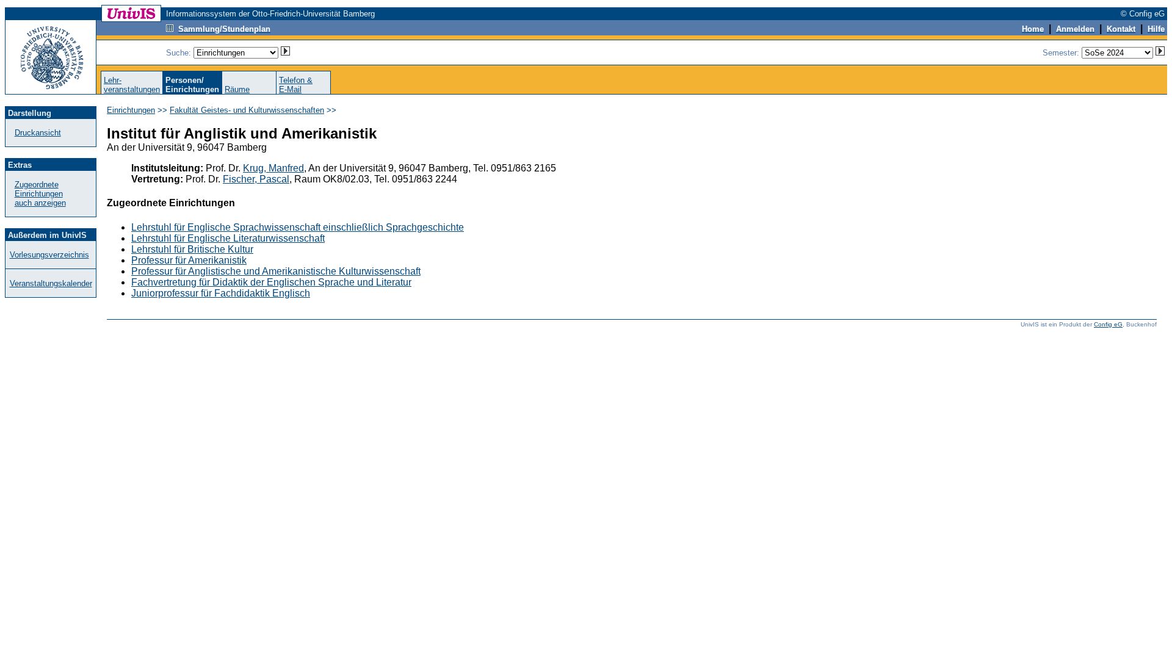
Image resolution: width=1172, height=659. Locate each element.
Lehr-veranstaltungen (132, 85)
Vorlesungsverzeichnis (49, 254)
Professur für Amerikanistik (189, 260)
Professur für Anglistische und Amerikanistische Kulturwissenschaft (276, 271)
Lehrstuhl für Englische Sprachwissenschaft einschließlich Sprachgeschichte (297, 227)
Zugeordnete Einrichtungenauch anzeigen (40, 193)
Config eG (1108, 324)
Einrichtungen (131, 110)
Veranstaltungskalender (51, 283)
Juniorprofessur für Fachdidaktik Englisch (220, 293)
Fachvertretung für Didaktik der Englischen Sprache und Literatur (271, 282)
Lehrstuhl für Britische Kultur (192, 249)
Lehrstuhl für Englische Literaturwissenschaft (228, 238)
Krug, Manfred (273, 168)
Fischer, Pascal (256, 179)
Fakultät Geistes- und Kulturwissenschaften (247, 110)
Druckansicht (38, 132)
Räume (237, 89)
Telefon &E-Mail (296, 85)
